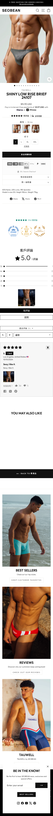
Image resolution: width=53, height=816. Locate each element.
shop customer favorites (26, 580)
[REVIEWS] (26, 623)
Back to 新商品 (28, 473)
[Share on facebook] (5, 391)
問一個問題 (26, 182)
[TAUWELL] (26, 715)
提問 (26, 317)
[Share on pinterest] (15, 391)
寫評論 (26, 310)
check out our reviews (26, 672)
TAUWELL (27, 90)
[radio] (16, 129)
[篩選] (10, 335)
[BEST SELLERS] (26, 530)
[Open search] (3, 335)
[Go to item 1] (26, 297)
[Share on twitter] (10, 391)
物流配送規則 (26, 177)
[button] (17, 116)
